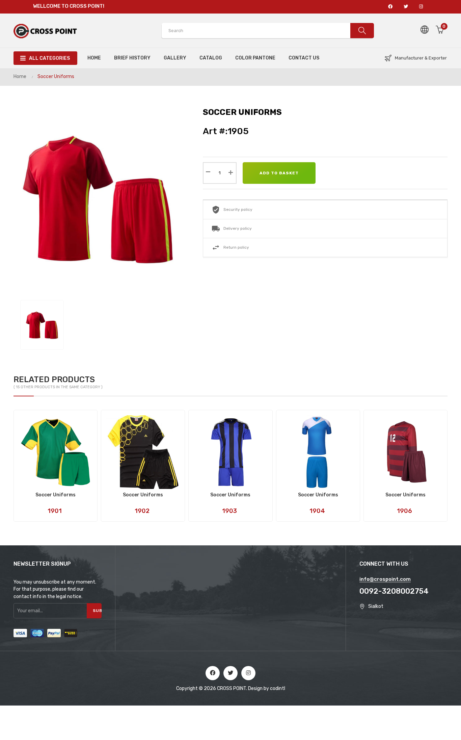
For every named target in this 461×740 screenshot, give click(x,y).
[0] (440, 44)
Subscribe (97, 610)
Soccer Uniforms (55, 495)
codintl (277, 688)
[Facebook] (213, 673)
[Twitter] (230, 673)
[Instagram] (248, 673)
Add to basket (279, 173)
